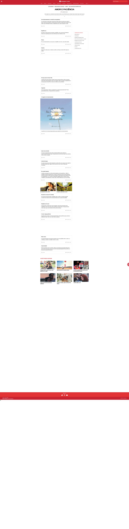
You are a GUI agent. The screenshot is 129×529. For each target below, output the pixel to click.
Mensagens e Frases (59, 6)
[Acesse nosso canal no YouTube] (67, 395)
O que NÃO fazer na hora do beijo (79, 43)
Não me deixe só (77, 34)
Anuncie (125, 398)
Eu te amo (76, 46)
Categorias (51, 6)
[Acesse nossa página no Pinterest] (64, 395)
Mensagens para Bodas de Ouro (79, 37)
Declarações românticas (75, 6)
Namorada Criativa (77, 45)
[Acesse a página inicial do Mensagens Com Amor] (64, 1)
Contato (121, 398)
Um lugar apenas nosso (78, 48)
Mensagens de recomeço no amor (79, 40)
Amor (66, 6)
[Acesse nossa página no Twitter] (62, 395)
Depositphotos (11, 398)
